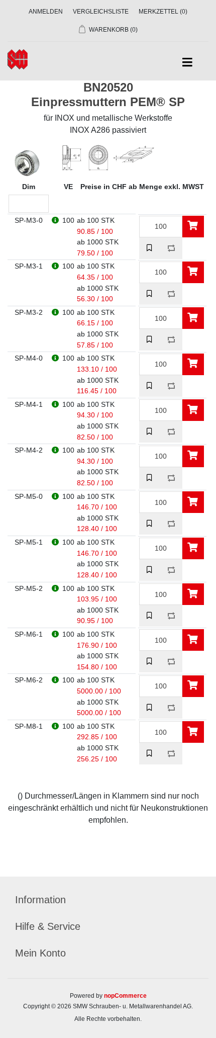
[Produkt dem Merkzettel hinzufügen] (150, 248)
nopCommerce (125, 995)
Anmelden (46, 11)
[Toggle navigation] (187, 62)
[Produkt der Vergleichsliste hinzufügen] (171, 248)
